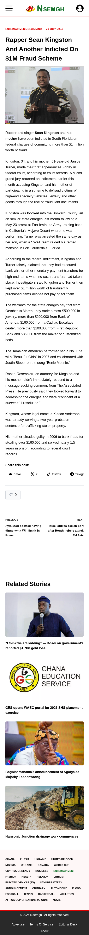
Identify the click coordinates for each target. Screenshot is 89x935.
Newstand (35, 29)
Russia (24, 859)
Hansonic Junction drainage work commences (41, 836)
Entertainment (15, 29)
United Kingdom (62, 859)
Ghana (10, 859)
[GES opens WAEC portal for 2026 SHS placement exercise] (44, 679)
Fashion (10, 876)
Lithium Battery (51, 882)
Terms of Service (41, 924)
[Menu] (9, 8)
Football (12, 894)
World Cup (61, 865)
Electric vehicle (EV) (20, 882)
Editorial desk (68, 924)
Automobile (59, 888)
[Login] (80, 8)
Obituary (38, 888)
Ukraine (40, 859)
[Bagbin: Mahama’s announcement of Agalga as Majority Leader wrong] (44, 743)
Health (26, 876)
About (44, 931)
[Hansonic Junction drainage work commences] (44, 808)
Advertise (18, 924)
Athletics (67, 894)
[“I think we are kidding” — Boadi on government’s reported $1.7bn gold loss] (44, 615)
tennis (28, 894)
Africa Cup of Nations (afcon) (26, 900)
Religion (42, 876)
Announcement (16, 888)
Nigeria (10, 865)
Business (41, 870)
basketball (46, 894)
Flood (76, 888)
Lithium (59, 876)
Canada (43, 865)
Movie (57, 900)
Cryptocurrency (17, 870)
